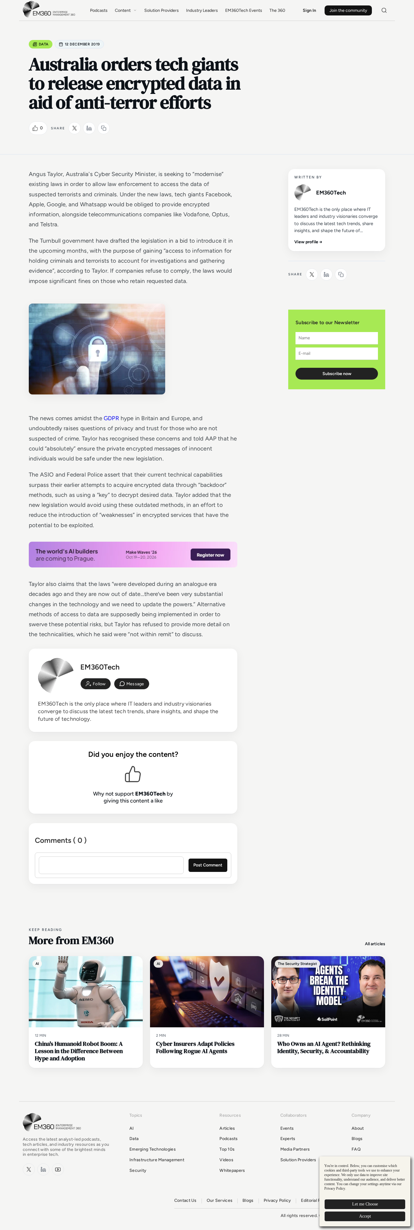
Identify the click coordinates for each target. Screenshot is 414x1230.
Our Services (219, 1200)
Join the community (348, 10)
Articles (227, 1128)
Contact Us (185, 1200)
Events (287, 1128)
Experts (287, 1138)
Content (123, 10)
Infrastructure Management (156, 1159)
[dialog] (364, 1191)
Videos (226, 1159)
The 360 (277, 10)
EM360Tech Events (243, 10)
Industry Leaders (202, 10)
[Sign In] (96, 683)
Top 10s (227, 1149)
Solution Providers (161, 10)
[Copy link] (104, 128)
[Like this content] (35, 128)
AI (131, 1128)
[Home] (50, 16)
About (358, 1128)
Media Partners (295, 1149)
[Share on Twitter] (74, 128)
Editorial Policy (315, 1200)
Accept (365, 1216)
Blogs (357, 1138)
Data (43, 44)
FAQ (356, 1149)
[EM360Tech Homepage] (53, 1134)
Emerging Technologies (152, 1149)
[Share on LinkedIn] (89, 128)
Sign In (309, 10)
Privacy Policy (277, 1200)
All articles (375, 943)
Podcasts (99, 10)
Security (137, 1170)
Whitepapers (232, 1170)
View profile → (308, 241)
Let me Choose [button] (365, 1204)
